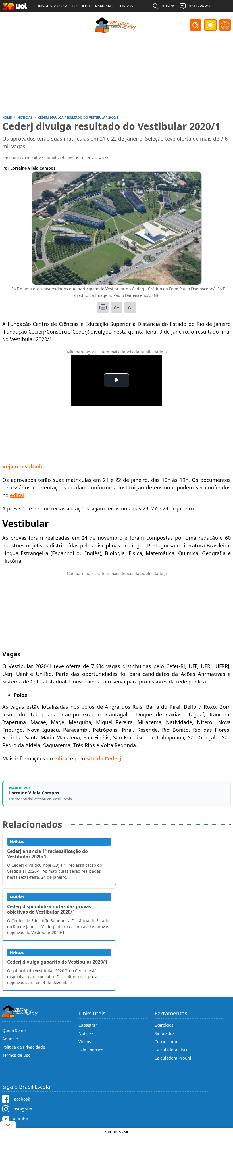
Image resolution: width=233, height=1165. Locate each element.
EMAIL (167, 18)
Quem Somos (15, 1030)
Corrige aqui (166, 1041)
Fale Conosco (90, 1050)
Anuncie (10, 1038)
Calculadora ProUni (173, 1058)
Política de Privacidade (23, 1047)
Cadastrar (87, 1025)
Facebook (21, 1099)
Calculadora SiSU (171, 1050)
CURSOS (125, 6)
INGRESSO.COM (52, 6)
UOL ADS (46, 18)
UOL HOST (81, 6)
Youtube (20, 1119)
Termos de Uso (16, 1055)
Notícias (86, 1033)
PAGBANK (104, 6)
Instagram (22, 1109)
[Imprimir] (103, 307)
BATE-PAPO (199, 6)
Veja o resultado (23, 466)
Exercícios (164, 1025)
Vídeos (84, 1041)
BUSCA (168, 6)
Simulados (164, 1033)
